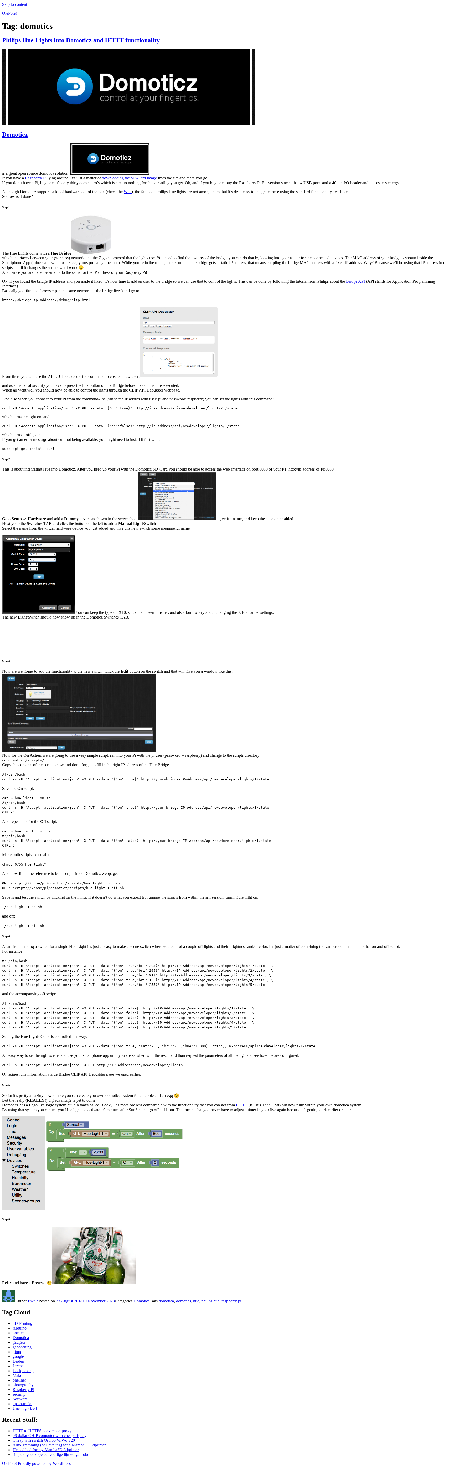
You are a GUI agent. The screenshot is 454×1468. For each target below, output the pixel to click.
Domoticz (15, 134)
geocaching (22, 1347)
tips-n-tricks (22, 1404)
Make (17, 1375)
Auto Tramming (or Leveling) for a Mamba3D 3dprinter (59, 1445)
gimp (17, 1351)
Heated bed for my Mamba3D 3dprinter (46, 1450)
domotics (183, 1301)
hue (196, 1301)
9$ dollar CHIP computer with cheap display (49, 1435)
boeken (19, 1333)
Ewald (33, 1301)
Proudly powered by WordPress (44, 1463)
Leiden (18, 1361)
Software (20, 1399)
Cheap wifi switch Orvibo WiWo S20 (44, 1440)
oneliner (19, 1380)
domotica (166, 1301)
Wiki (128, 191)
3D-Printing (22, 1323)
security (19, 1394)
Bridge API (355, 281)
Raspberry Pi (36, 178)
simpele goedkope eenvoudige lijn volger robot (51, 1454)
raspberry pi (231, 1301)
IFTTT (241, 1105)
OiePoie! (9, 13)
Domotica (141, 1301)
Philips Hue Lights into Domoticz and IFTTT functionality (81, 40)
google (18, 1356)
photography (23, 1385)
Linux (18, 1366)
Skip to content (14, 4)
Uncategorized (25, 1408)
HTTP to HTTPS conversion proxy (42, 1431)
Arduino (20, 1328)
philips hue (210, 1301)
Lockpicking (23, 1370)
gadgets (19, 1342)
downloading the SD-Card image (129, 178)
